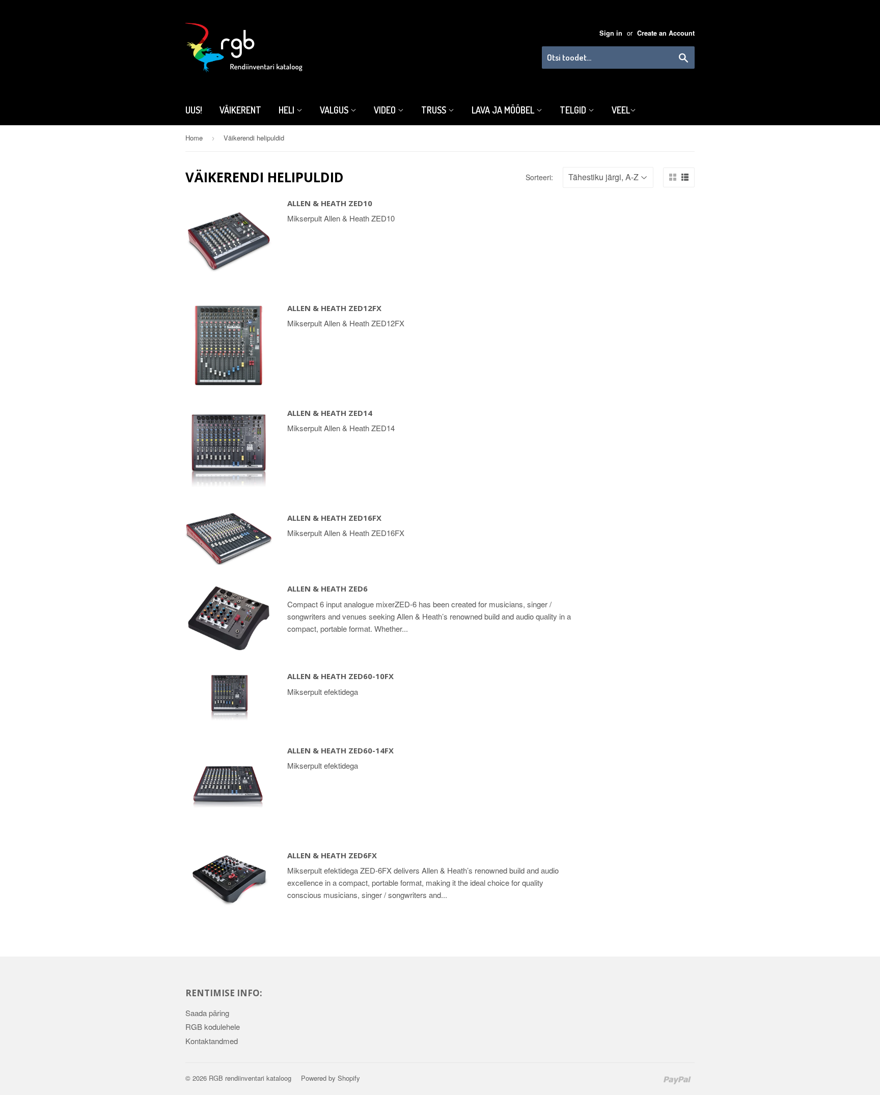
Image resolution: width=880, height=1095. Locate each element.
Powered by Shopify (330, 1078)
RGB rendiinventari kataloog (250, 1078)
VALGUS (335, 110)
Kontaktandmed (211, 1040)
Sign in (610, 33)
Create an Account (666, 33)
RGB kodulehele (212, 1026)
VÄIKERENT (240, 110)
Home (194, 138)
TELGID (574, 110)
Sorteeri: (539, 177)
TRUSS (434, 110)
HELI (287, 110)
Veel (621, 110)
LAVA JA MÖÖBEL (504, 110)
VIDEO (386, 110)
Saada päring (207, 1012)
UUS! (193, 110)
